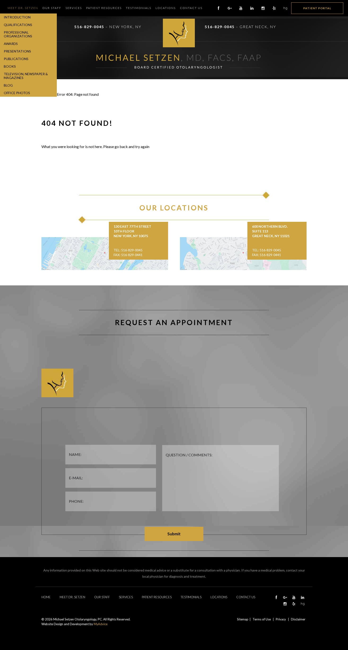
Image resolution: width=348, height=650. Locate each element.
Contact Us (191, 8)
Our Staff (51, 8)
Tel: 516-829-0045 (128, 250)
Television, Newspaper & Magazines (26, 76)
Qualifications (18, 25)
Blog (8, 85)
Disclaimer (298, 619)
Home (46, 597)
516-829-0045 (89, 26)
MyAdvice (100, 624)
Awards (11, 44)
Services (74, 8)
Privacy (281, 619)
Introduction (17, 17)
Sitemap (242, 619)
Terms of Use (262, 619)
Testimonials (138, 8)
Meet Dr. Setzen (23, 8)
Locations (166, 8)
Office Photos (17, 93)
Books (10, 66)
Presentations (17, 51)
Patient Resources (104, 8)
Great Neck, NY (258, 26)
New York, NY (125, 26)
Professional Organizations (18, 34)
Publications (16, 59)
